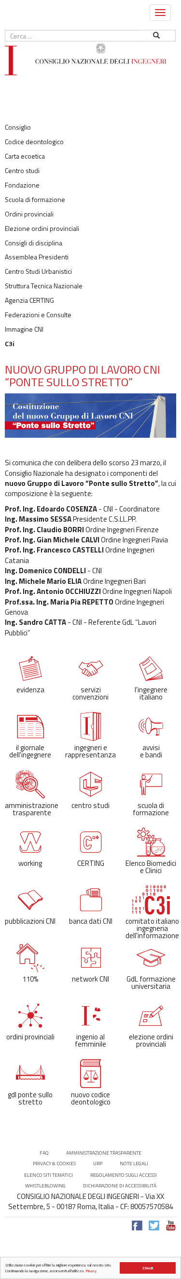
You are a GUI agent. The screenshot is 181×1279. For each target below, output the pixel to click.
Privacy (91, 1271)
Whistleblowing (45, 1185)
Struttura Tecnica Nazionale (44, 286)
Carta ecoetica (25, 156)
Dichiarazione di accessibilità (119, 1185)
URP (97, 1163)
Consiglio (18, 127)
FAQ (44, 1153)
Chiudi (147, 1268)
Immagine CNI (24, 329)
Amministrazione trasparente (103, 1153)
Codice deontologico (34, 142)
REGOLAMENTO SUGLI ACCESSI (123, 1175)
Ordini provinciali (29, 214)
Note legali (134, 1163)
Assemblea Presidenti (37, 257)
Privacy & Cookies (54, 1163)
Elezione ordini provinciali (42, 228)
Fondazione (22, 185)
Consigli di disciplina (33, 243)
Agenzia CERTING (29, 300)
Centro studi (22, 170)
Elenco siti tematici (48, 1175)
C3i (9, 344)
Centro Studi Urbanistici (38, 271)
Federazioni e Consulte (38, 315)
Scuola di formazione (35, 199)
